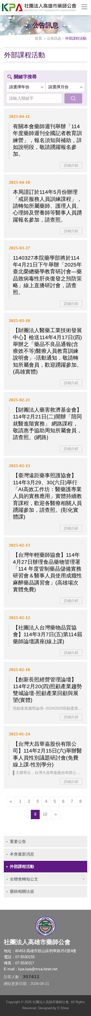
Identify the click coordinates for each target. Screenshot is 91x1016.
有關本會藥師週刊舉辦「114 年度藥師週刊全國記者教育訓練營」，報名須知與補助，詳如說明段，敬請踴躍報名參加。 (47, 140)
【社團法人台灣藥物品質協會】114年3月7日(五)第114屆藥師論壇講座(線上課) (47, 634)
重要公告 (18, 841)
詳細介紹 (71, 165)
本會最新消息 (22, 854)
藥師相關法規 (22, 891)
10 (45, 814)
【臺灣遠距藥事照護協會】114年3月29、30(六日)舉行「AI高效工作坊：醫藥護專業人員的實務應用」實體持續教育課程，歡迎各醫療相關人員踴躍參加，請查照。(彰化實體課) (47, 496)
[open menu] (84, 6)
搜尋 (73, 98)
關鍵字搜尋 (25, 76)
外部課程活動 (22, 866)
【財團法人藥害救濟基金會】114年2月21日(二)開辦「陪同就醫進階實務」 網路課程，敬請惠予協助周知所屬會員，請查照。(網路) (47, 423)
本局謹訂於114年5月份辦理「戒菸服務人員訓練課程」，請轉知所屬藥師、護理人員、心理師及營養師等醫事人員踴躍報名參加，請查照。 (47, 205)
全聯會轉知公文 (24, 879)
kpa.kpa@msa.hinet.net (37, 969)
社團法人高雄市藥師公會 (38, 7)
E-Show (63, 1008)
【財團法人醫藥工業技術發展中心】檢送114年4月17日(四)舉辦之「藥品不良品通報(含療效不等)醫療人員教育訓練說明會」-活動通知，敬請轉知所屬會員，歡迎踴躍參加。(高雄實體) (47, 351)
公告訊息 (54, 38)
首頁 (38, 38)
